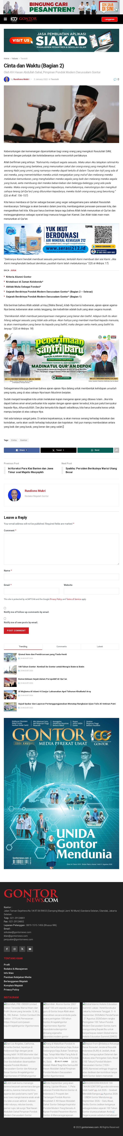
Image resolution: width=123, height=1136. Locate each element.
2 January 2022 (41, 79)
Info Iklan (9, 973)
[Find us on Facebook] (7, 949)
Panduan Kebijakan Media (17, 977)
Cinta (14, 440)
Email (8, 584)
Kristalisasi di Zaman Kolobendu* (24, 281)
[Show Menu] (5, 19)
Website (68, 585)
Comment (10, 530)
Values (15, 58)
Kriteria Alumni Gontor (18, 276)
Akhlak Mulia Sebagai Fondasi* (23, 286)
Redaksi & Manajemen (16, 969)
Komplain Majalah (13, 985)
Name (8, 570)
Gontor (23, 440)
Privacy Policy (56, 599)
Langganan (109, 19)
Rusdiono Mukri (21, 79)
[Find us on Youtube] (30, 949)
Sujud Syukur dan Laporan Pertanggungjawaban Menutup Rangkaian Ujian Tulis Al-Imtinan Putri (67, 704)
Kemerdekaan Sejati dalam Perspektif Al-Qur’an (42, 679)
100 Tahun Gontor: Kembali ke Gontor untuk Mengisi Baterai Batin (51, 666)
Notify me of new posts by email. (21, 622)
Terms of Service (73, 599)
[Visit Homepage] (23, 19)
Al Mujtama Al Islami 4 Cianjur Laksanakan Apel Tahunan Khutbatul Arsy (54, 691)
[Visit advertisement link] (61, 7)
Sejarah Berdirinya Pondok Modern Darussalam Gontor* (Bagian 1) (44, 296)
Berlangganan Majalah (16, 981)
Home (6, 58)
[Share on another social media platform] (116, 450)
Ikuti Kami (62, 1062)
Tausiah (24, 58)
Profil (7, 964)
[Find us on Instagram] (15, 949)
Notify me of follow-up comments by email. (26, 612)
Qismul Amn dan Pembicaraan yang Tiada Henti (42, 654)
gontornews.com (90, 1127)
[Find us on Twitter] (22, 949)
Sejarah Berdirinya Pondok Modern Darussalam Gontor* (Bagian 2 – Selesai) (49, 291)
